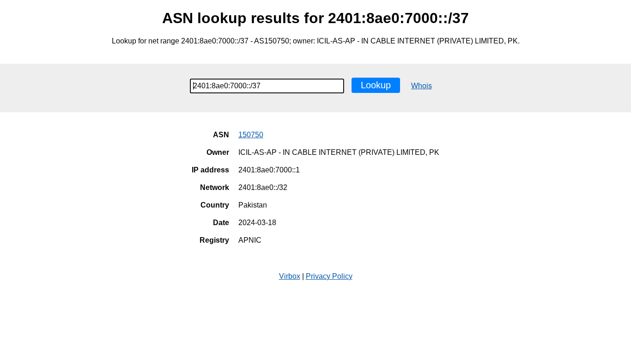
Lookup (376, 85)
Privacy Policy (329, 276)
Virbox (289, 276)
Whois (421, 86)
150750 (250, 135)
